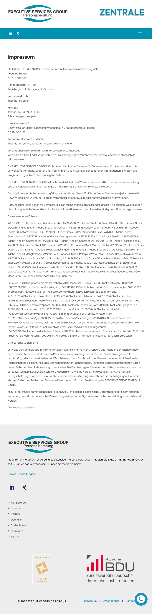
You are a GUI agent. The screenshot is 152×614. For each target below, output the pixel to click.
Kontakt (15, 536)
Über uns (16, 519)
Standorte (17, 531)
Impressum (90, 601)
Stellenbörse (18, 525)
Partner (15, 514)
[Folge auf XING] (18, 33)
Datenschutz (111, 601)
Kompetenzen (19, 502)
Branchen (16, 508)
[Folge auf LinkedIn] (11, 33)
